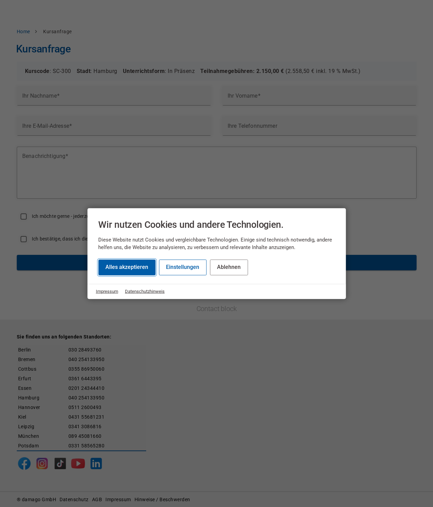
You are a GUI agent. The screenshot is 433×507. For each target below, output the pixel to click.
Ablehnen (229, 267)
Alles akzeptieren (126, 267)
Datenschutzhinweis (145, 291)
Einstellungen (182, 267)
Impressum (107, 291)
